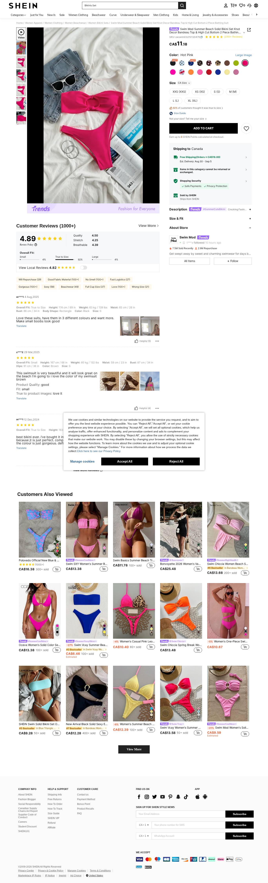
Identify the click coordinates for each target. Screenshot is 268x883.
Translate (21, 326)
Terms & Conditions (100, 870)
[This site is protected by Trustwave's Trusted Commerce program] (139, 867)
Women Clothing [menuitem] (78, 14)
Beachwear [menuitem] (99, 14)
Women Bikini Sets (98, 23)
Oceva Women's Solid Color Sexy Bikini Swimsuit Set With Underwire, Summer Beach (40, 645)
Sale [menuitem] (62, 14)
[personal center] (225, 5)
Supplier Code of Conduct (27, 816)
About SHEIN (25, 794)
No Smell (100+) (94, 279)
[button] (249, 5)
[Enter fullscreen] (155, 200)
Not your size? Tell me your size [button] (187, 119)
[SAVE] (246, 128)
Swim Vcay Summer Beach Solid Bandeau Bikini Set (87, 645)
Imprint (62, 875)
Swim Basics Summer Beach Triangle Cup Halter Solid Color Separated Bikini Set (134, 560)
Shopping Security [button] (190, 181)
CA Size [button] (182, 83)
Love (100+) (118, 286)
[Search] (182, 5)
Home (19, 23)
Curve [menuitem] (113, 14)
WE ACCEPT (143, 852)
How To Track (55, 808)
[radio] (172, 63)
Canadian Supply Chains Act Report (27, 809)
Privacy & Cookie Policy (50, 870)
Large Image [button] (243, 55)
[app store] (197, 798)
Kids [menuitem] (175, 14)
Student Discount (27, 826)
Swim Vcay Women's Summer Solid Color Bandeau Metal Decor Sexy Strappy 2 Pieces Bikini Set (181, 727)
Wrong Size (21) (140, 286)
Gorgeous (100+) (28, 286)
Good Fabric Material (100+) (63, 279)
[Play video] (93, 115)
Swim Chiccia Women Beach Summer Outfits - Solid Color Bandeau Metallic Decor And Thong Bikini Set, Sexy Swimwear (228, 563)
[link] (233, 5)
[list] (163, 797)
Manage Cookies (76, 870)
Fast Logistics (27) (120, 279)
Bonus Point (83, 804)
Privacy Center (26, 870)
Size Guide (53, 813)
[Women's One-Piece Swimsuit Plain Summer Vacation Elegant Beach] (228, 611)
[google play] (205, 798)
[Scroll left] (252, 15)
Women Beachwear (75, 23)
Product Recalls (85, 808)
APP (197, 789)
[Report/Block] (157, 341)
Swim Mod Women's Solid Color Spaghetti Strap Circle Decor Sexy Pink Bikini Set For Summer (228, 727)
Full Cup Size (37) (95, 286)
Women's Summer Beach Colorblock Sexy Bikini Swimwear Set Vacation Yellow (134, 724)
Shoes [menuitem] (235, 14)
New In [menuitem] (51, 14)
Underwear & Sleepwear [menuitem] (134, 14)
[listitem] (39, 539)
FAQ (79, 813)
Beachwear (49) (70, 286)
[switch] (83, 268)
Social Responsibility (29, 804)
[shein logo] (23, 5)
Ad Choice (75, 875)
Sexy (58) (49, 286)
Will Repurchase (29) (30, 279)
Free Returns (55, 799)
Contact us (82, 794)
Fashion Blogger (27, 799)
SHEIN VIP (53, 818)
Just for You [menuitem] (36, 14)
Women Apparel (33, 23)
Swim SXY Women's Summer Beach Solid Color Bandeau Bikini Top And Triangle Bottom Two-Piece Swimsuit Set (87, 563)
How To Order (55, 804)
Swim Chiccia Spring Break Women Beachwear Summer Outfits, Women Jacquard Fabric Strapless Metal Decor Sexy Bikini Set (181, 645)
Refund (52, 822)
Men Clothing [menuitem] (161, 14)
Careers (22, 822)
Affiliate (52, 827)
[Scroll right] (256, 15)
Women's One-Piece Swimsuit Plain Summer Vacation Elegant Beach (228, 641)
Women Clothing (53, 23)
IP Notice (50, 875)
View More (134, 749)
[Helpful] (136, 341)
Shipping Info (55, 794)
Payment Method (86, 799)
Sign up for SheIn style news (155, 807)
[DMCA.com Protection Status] (148, 867)
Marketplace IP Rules (29, 875)
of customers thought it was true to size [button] (197, 108)
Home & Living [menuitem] (190, 14)
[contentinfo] (195, 859)
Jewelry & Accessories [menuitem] (215, 14)
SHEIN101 (24, 831)
